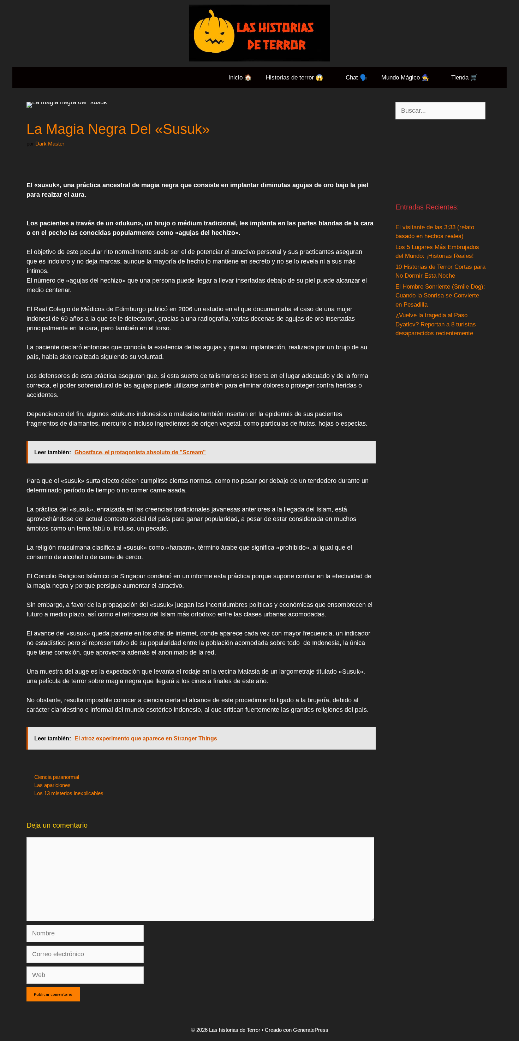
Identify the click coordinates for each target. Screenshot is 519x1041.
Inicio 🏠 (240, 77)
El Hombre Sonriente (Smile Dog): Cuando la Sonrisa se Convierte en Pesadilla (440, 295)
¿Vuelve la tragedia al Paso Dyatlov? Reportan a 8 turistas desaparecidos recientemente (435, 324)
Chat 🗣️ (356, 77)
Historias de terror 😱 (294, 77)
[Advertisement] (440, 160)
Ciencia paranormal (56, 777)
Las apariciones (52, 785)
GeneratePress (310, 1030)
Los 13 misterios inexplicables (68, 793)
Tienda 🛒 (464, 77)
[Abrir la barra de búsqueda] (496, 77)
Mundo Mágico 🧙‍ (405, 77)
